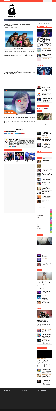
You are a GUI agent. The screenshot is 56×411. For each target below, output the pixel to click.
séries (48, 329)
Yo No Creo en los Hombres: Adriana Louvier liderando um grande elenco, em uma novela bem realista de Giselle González (46, 382)
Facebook (6, 133)
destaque (15, 27)
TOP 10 (39, 158)
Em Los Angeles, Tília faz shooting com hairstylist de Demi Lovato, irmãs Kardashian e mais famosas (46, 297)
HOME (7, 20)
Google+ (13, 133)
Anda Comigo (46, 258)
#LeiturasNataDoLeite (40, 215)
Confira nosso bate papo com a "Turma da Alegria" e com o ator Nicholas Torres (46, 94)
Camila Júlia (43, 135)
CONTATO (30, 20)
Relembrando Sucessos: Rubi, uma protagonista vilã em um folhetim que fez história (46, 201)
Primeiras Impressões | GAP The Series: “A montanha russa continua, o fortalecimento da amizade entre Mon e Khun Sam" (46, 139)
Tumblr (20, 133)
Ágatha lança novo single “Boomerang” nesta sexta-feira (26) (47, 292)
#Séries (42, 329)
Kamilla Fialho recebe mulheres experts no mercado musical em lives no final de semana (46, 302)
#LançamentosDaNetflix (44, 339)
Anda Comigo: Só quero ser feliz (47, 263)
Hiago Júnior (43, 256)
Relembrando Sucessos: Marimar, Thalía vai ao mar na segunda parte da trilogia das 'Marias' (46, 192)
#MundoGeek (39, 219)
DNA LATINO (25, 20)
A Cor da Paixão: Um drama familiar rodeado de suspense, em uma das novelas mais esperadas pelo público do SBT (46, 188)
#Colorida (43, 143)
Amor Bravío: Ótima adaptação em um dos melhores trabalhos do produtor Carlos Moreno (47, 179)
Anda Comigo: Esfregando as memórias (46, 255)
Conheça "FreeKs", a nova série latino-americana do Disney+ (46, 330)
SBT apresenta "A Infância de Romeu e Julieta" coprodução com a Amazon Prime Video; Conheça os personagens (46, 335)
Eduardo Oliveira (39, 362)
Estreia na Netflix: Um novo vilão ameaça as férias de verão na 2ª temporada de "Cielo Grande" (47, 341)
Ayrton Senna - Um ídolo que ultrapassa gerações (46, 55)
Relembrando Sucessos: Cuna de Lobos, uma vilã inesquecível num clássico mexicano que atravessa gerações (44, 360)
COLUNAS (20, 20)
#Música (47, 48)
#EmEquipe (38, 213)
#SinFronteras (39, 228)
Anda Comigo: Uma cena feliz (46, 259)
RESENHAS (10, 20)
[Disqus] (19, 177)
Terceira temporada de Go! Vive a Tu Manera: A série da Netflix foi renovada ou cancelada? (47, 196)
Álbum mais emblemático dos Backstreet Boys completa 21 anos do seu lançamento (46, 50)
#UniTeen (12, 27)
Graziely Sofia (6, 27)
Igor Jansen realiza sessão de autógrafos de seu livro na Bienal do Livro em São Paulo (44, 282)
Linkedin (17, 133)
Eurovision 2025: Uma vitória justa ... (8, 161)
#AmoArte (38, 210)
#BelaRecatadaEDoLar (39, 37)
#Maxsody (38, 217)
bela (41, 37)
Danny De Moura (39, 42)
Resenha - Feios (44, 164)
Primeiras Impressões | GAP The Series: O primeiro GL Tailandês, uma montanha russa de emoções (46, 145)
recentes (17, 27)
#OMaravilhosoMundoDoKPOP (41, 222)
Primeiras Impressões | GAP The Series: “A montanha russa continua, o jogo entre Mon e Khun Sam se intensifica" (46, 133)
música (50, 48)
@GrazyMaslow (31, 126)
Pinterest (23, 133)
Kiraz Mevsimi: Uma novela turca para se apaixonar (46, 161)
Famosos (37, 280)
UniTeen (44, 86)
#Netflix (47, 339)
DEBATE (44, 158)
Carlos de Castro (44, 101)
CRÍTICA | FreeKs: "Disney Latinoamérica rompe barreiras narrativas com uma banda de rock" (43, 321)
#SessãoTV (38, 226)
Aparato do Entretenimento (15, 139)
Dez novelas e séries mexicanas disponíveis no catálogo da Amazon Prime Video (47, 170)
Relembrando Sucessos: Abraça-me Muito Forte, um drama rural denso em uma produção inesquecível (47, 174)
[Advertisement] (19, 62)
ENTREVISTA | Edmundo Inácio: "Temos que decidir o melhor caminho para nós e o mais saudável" (44, 78)
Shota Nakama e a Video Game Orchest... (29, 161)
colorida (43, 137)
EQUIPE (35, 20)
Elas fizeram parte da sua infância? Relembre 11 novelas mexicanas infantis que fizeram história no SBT (47, 183)
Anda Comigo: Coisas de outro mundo (44, 247)
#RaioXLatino (39, 224)
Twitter (10, 133)
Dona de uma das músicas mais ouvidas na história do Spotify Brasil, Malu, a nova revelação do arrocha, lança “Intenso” (47, 99)
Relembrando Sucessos (43, 358)
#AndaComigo (43, 258)
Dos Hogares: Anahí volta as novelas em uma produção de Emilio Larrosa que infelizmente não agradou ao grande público (47, 370)
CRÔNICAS (15, 20)
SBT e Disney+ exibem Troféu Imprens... (19, 161)
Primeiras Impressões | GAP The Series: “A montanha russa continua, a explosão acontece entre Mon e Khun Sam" (44, 123)
